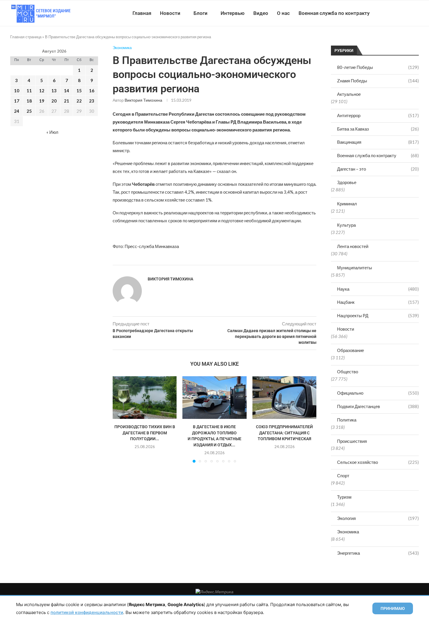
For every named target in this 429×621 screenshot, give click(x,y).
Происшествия (352, 441)
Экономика (348, 531)
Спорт (343, 475)
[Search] (416, 13)
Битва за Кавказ (378, 128)
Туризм (344, 496)
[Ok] (407, 13)
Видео (260, 13)
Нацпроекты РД (378, 315)
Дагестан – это (378, 168)
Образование (350, 350)
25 (29, 111)
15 (79, 90)
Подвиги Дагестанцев (378, 406)
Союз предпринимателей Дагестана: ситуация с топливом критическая (284, 433)
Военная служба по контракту (334, 13)
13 (54, 90)
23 (91, 100)
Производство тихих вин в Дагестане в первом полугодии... (144, 433)
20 (54, 100)
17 (16, 100)
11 (29, 90)
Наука (378, 289)
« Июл (52, 132)
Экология (378, 518)
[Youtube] (388, 13)
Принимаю (393, 608)
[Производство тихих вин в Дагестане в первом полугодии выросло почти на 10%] (145, 397)
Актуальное (349, 94)
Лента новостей (352, 246)
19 (41, 100)
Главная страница (25, 36)
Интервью (233, 13)
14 (66, 90)
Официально (378, 393)
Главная (141, 13)
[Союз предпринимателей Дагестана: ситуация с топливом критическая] (284, 397)
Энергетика (378, 553)
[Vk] (394, 13)
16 (91, 90)
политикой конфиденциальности (86, 612)
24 (16, 111)
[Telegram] (400, 13)
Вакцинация (378, 142)
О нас (283, 13)
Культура (346, 225)
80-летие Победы (378, 67)
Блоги (200, 13)
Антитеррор (378, 115)
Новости (170, 13)
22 (79, 100)
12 (41, 90)
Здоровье (346, 182)
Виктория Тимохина (143, 100)
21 (66, 100)
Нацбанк (378, 302)
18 (29, 100)
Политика (346, 419)
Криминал (347, 203)
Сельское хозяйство (378, 462)
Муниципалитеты (354, 267)
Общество (347, 371)
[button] (120, 419)
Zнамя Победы (378, 80)
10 (16, 90)
